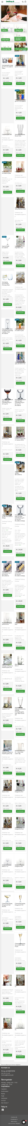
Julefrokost (4, 1098)
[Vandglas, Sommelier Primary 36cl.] (7, 276)
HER (7, 530)
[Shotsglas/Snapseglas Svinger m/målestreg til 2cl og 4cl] (7, 393)
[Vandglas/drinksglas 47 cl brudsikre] (20, 93)
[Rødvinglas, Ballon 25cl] (7, 784)
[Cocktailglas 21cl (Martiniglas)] (20, 276)
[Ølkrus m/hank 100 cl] (20, 658)
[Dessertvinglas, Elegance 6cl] (20, 858)
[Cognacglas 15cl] (7, 128)
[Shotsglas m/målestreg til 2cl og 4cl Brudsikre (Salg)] (20, 565)
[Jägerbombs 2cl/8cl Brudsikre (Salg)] (7, 508)
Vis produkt (7, 83)
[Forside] (10, 1)
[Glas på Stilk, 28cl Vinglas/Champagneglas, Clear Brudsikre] (7, 323)
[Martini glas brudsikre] (7, 240)
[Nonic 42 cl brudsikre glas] (7, 165)
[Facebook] (3, 1110)
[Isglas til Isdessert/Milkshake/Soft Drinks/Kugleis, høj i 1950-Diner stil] (20, 701)
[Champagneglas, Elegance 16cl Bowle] (7, 897)
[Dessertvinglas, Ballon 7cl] (7, 858)
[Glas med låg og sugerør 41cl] (7, 701)
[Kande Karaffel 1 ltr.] (20, 1022)
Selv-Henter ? (5, 1103)
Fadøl (2, 1096)
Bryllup (3, 1093)
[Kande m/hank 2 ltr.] (7, 1022)
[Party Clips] (7, 979)
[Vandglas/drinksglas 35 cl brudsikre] (20, 59)
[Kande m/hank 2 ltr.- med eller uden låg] (20, 744)
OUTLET (3, 1100)
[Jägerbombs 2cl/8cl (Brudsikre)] (20, 465)
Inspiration (4, 1089)
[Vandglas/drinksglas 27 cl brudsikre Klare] (7, 59)
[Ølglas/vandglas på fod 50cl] (7, 616)
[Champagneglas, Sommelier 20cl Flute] (20, 937)
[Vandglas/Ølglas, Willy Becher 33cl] (20, 201)
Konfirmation (4, 1091)
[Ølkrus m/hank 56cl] (20, 616)
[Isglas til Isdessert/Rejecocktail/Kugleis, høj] (7, 744)
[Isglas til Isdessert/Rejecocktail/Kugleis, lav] (7, 658)
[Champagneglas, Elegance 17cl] (20, 897)
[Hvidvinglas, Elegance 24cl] (20, 821)
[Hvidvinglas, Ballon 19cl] (7, 821)
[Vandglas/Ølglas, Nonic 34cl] (20, 128)
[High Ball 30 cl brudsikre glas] (20, 323)
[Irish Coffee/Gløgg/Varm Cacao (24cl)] (20, 431)
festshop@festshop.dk (7, 1075)
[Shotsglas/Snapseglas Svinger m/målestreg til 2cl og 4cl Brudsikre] (20, 393)
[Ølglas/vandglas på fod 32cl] (7, 431)
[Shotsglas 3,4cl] (20, 165)
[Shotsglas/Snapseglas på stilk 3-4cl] (20, 356)
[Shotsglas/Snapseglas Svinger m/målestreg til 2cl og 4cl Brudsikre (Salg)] (20, 508)
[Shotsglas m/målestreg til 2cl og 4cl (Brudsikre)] (7, 565)
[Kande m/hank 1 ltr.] (20, 979)
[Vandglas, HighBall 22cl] (20, 240)
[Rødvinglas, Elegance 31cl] (20, 784)
